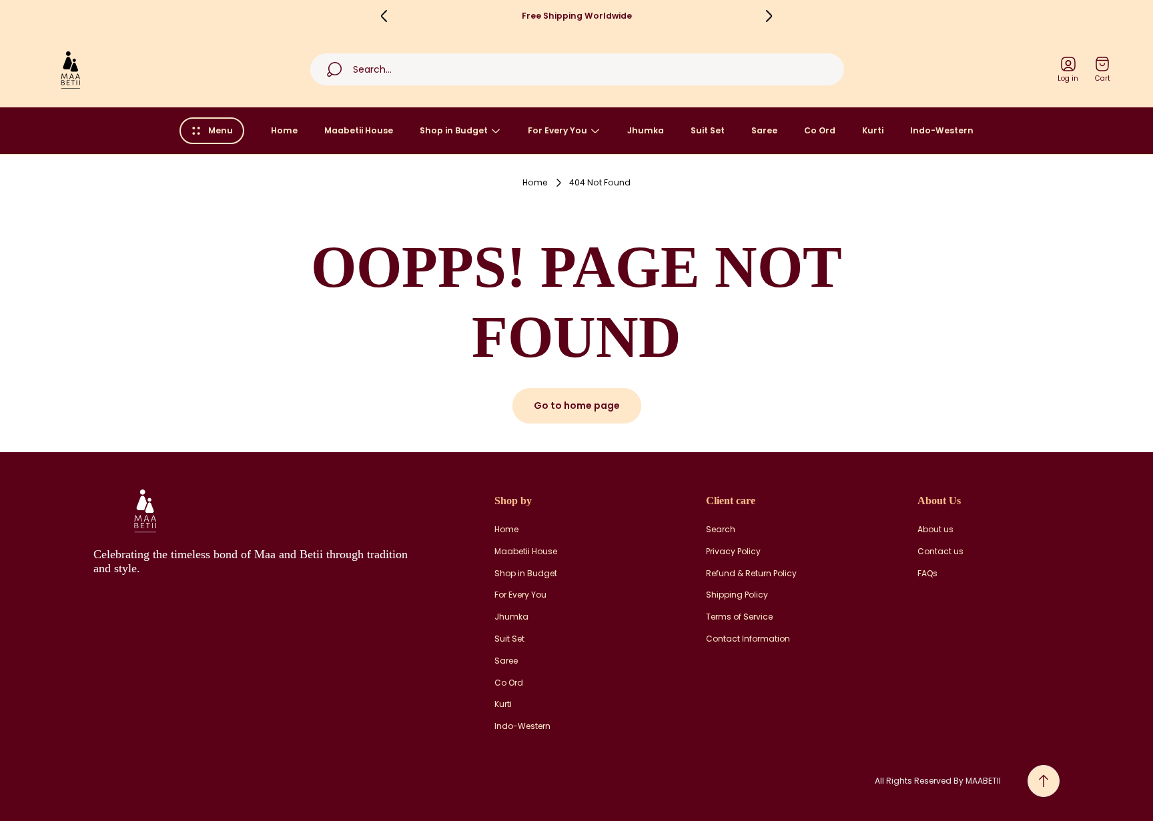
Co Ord (508, 683)
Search (720, 529)
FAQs (927, 573)
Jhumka (511, 617)
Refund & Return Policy (751, 573)
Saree (506, 661)
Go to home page (577, 405)
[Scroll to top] (1044, 781)
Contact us (940, 551)
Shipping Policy (737, 595)
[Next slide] (769, 16)
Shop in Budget (525, 573)
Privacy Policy (733, 551)
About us (935, 529)
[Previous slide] (384, 16)
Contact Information (748, 639)
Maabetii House (525, 551)
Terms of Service (739, 617)
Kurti (503, 704)
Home (535, 182)
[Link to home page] (143, 510)
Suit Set (509, 639)
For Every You (520, 595)
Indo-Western (522, 726)
